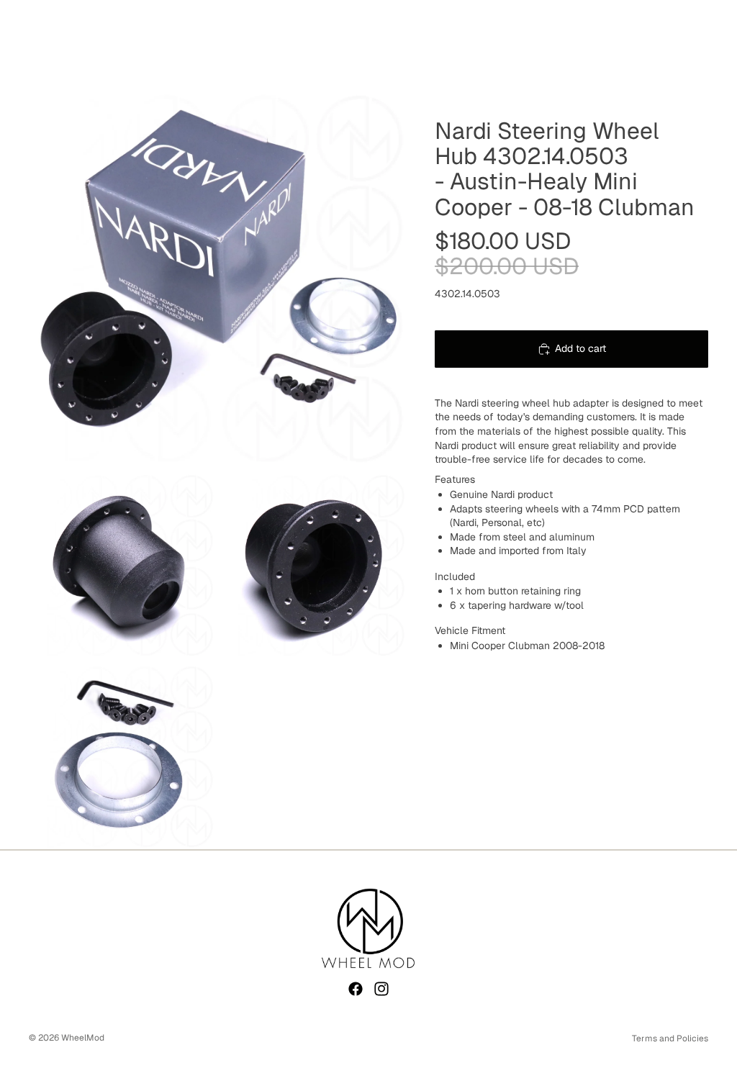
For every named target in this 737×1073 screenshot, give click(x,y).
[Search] (47, 44)
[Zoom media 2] (121, 565)
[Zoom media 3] (313, 565)
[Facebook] (355, 988)
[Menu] (16, 44)
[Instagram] (381, 988)
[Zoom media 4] (121, 756)
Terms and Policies (670, 1038)
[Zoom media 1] (217, 277)
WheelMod (82, 1037)
